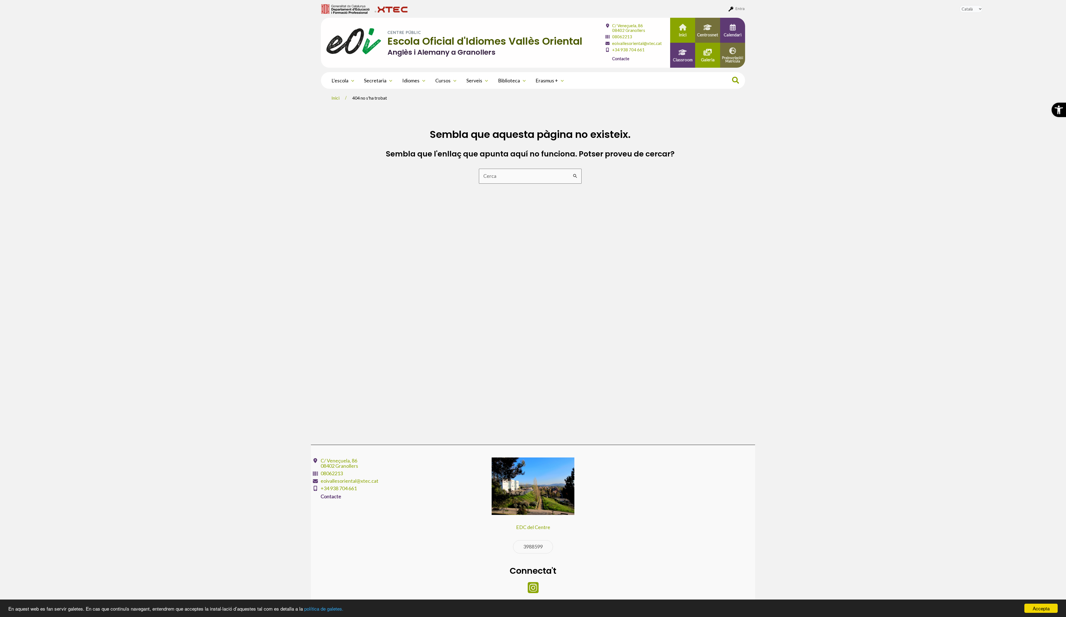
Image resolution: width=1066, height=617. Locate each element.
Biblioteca (509, 80)
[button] (1059, 110)
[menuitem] (345, 8)
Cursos (443, 80)
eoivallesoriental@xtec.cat (637, 43)
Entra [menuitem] (740, 8)
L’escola (339, 80)
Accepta (1041, 608)
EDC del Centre (533, 527)
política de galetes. (323, 608)
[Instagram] (533, 590)
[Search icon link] (736, 81)
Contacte (620, 58)
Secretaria (375, 80)
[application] (351, 80)
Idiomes (410, 80)
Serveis (474, 80)
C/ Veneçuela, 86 (628, 28)
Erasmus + (546, 80)
